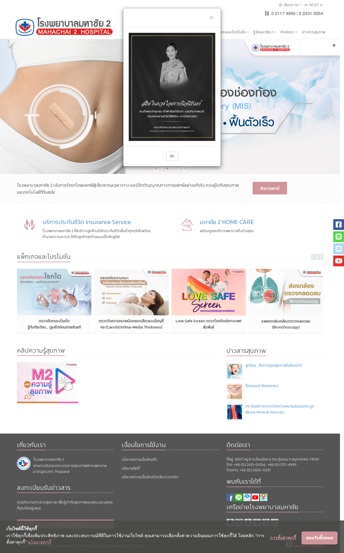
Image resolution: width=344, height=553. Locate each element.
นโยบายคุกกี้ (39, 542)
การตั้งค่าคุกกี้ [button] (283, 537)
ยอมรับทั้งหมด (319, 537)
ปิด (172, 156)
